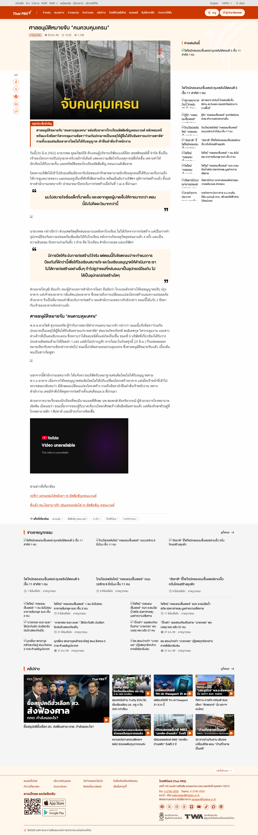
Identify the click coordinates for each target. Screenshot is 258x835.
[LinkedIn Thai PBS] (221, 807)
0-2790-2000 (171, 791)
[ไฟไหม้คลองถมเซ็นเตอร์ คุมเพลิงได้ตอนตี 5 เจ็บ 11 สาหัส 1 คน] (213, 66)
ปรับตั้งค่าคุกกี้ (120, 786)
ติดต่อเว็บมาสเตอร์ (92, 786)
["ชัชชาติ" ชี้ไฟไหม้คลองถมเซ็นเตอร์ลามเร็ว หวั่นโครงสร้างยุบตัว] (190, 143)
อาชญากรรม (35, 35)
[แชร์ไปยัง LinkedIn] (16, 104)
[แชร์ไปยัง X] (16, 89)
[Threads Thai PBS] (184, 807)
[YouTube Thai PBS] (199, 807)
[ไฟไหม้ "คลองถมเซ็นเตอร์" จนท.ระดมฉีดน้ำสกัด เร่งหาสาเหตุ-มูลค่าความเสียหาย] (190, 168)
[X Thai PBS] (169, 807)
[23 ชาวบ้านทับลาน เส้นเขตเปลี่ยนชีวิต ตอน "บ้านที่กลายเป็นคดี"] (215, 725)
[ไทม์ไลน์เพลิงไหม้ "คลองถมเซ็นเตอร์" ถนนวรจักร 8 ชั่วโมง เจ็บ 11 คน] (190, 130)
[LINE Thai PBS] (191, 807)
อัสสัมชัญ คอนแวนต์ (77, 519)
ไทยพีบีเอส (111, 519)
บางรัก (96, 519)
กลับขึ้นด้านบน (222, 770)
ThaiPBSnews (129, 519)
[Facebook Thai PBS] (162, 807)
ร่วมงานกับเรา (60, 786)
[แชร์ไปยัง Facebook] (16, 82)
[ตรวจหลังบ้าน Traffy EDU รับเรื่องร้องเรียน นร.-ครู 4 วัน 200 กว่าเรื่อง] (131, 685)
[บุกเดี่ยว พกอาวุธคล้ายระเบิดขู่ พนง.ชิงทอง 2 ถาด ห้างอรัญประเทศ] (38, 647)
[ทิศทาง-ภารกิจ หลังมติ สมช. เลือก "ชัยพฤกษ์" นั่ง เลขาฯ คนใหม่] (215, 685)
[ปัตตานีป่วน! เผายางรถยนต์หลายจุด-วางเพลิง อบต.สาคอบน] (190, 183)
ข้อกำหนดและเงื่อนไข (93, 781)
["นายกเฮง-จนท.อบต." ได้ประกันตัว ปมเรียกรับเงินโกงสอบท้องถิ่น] (38, 628)
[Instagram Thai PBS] (177, 807)
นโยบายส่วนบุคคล (62, 781)
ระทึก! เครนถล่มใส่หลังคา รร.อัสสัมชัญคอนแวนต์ (63, 496)
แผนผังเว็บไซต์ (30, 781)
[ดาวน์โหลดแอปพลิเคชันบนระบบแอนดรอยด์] (54, 812)
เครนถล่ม (56, 519)
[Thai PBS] (22, 12)
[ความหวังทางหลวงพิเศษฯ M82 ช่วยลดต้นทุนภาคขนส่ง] (131, 725)
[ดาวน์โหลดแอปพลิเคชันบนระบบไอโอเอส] (54, 802)
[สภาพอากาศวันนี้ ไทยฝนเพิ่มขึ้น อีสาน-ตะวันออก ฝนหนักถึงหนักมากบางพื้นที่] (190, 103)
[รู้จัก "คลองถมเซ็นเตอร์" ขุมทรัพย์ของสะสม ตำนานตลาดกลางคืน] (190, 118)
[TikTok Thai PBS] (206, 807)
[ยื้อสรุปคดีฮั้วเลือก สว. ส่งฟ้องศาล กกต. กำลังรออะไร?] (66, 699)
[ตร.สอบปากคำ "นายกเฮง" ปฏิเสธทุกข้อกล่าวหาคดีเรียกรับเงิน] (144, 647)
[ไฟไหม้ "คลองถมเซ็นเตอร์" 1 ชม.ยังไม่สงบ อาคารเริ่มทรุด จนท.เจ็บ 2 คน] (190, 156)
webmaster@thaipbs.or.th (186, 795)
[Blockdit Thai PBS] (213, 807)
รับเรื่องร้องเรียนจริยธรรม (125, 781)
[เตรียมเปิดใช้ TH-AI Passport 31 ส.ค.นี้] (173, 685)
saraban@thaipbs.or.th (204, 799)
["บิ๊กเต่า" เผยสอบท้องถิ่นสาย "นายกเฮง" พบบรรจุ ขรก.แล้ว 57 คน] (144, 628)
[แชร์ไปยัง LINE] (16, 96)
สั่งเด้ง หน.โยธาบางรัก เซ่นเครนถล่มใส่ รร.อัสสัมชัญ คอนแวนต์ (72, 505)
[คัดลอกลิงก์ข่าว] (16, 111)
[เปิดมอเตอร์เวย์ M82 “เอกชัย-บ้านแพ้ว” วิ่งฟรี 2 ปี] (173, 725)
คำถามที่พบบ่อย (31, 786)
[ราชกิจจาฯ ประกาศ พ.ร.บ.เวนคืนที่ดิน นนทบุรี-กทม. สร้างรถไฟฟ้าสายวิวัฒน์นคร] (190, 196)
